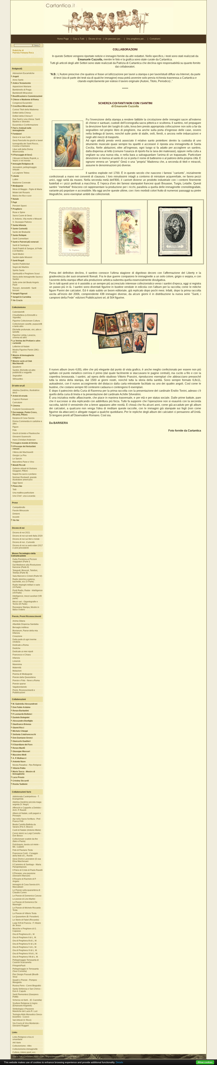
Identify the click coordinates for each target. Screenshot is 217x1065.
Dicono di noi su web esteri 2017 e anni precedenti (28, 546)
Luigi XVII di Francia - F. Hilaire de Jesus (27, 924)
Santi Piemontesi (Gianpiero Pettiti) (25, 995)
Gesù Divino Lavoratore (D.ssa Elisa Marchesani (27, 860)
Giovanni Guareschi (22, 436)
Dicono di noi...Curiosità (24, 542)
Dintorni (16, 514)
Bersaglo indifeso (21, 627)
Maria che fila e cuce (22, 196)
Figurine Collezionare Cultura (26, 321)
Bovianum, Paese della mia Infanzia (25, 631)
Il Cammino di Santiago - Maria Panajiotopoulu (27, 865)
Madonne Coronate (22, 182)
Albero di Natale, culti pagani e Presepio (27, 814)
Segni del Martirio (21, 267)
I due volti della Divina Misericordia (23, 150)
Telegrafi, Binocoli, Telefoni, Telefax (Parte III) (25, 571)
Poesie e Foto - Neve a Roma (26, 680)
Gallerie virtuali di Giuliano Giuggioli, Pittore (25, 469)
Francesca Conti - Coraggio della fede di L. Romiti (25, 854)
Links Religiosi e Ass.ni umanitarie (23, 1038)
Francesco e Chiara (22, 655)
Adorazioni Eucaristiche (23, 73)
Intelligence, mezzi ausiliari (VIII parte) (27, 597)
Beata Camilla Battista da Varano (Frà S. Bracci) (24, 825)
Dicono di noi (94, 38)
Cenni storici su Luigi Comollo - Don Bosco (27, 834)
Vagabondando (20, 687)
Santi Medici (18, 254)
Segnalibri (17, 376)
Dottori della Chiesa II (22, 116)
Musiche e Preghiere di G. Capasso (24, 929)
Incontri (16, 517)
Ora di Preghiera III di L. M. (25, 940)
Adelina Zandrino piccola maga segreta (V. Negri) (27, 803)
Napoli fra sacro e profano (24, 474)
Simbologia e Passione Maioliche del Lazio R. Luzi (25, 1010)
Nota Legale (39, 1057)
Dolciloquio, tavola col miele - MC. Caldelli (26, 845)
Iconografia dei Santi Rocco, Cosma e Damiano (25, 144)
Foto (15, 430)
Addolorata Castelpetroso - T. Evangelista (26, 797)
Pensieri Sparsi (20, 206)
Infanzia (16, 658)
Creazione (17, 636)
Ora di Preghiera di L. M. (24, 934)
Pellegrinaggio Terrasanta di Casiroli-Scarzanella (26, 961)
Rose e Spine (19, 212)
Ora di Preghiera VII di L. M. (25, 953)
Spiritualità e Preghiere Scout (26, 273)
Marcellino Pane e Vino (23, 462)
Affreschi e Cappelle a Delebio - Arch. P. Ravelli (27, 809)
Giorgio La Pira (19, 455)
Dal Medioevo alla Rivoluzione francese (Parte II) (27, 566)
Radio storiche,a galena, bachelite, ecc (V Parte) (24, 580)
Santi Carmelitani (20, 238)
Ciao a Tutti (78, 38)
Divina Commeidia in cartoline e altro (27, 422)
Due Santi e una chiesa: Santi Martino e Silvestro (26, 120)
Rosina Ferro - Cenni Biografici (27, 985)
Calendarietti (18, 312)
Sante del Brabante (21, 232)
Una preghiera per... (135, 38)
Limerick (16, 661)
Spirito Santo (18, 270)
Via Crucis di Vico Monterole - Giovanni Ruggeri (26, 1024)
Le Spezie (17, 458)
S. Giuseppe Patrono (22, 222)
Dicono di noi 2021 (21, 532)
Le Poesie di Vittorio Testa (24, 913)
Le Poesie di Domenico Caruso (27, 896)
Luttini (15, 179)
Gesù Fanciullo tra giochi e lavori (28, 140)
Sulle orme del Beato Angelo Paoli (26, 283)
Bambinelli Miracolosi (22, 93)
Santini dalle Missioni (22, 257)
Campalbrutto (19, 507)
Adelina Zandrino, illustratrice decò (26, 391)
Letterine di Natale (21, 346)
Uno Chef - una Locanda (24, 496)
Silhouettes (18, 379)
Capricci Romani (20, 399)
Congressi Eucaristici (22, 103)
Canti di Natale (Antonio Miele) (27, 830)
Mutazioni (17, 671)
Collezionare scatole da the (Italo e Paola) (25, 840)
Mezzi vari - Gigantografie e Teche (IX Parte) (25, 602)
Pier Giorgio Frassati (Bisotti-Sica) (26, 975)
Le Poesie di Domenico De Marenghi (25, 903)
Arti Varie (17, 1042)
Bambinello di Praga (22, 90)
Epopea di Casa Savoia (23, 418)
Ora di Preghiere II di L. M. (24, 937)
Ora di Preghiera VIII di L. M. (25, 957)
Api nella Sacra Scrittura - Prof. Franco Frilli (27, 820)
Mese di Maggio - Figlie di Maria (27, 189)
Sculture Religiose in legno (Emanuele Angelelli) (25, 1004)
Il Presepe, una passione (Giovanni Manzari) (24, 874)
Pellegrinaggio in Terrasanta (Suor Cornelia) (26, 970)
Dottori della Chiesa (22, 113)
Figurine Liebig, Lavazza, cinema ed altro (24, 336)
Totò (14, 489)
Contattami (155, 38)
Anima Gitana (19, 621)
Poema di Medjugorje (22, 674)
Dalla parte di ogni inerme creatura (24, 640)
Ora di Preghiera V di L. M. (25, 947)
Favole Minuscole (21, 510)
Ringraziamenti (51, 1057)
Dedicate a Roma (21, 645)
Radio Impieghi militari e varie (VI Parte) (26, 586)
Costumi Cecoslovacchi (23, 409)
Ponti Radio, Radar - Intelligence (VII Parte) (28, 591)
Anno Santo (18, 80)
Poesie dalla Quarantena (24, 677)
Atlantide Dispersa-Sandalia (25, 624)
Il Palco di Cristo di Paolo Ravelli (28, 870)
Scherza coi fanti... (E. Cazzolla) (27, 1000)
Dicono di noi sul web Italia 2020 (28, 536)
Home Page (63, 38)
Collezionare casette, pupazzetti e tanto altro (27, 325)
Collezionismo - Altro (22, 1046)
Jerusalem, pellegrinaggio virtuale (25, 168)
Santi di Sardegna (21, 245)
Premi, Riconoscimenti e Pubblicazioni (24, 691)
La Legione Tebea (21, 173)
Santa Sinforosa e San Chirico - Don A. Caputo (27, 990)
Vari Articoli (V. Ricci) (22, 1020)
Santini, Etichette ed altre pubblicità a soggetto (24, 371)
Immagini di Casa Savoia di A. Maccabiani (26, 885)
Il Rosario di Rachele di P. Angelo (24, 880)
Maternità (17, 667)
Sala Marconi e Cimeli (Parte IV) (27, 576)
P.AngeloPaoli (19, 965)
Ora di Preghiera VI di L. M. (25, 950)
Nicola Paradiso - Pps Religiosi (27, 765)
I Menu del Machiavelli (23, 452)
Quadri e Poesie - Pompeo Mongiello (25, 981)
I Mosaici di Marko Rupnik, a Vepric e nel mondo (25, 159)
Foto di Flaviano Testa (23, 850)
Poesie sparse (19, 684)
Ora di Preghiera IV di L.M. (25, 944)
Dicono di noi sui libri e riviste (26, 539)
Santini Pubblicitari (21, 264)
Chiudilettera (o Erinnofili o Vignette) (25, 316)
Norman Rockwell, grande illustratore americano (25, 478)
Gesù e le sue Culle (22, 137)
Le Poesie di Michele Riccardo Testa (27, 909)
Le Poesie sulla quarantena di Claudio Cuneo (26, 891)
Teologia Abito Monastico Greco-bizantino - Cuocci (27, 1015)
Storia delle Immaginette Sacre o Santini (28, 278)
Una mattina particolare (23, 493)
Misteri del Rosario (21, 192)
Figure (15, 427)
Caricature (17, 402)
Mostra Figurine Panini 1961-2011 (26, 351)
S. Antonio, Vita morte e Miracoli (27, 219)
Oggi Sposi (18, 483)
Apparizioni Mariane (22, 86)
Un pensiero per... (113, 38)
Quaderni (17, 367)
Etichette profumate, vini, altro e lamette (27, 330)
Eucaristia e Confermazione (25, 125)
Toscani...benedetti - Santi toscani (24, 289)
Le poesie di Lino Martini (24, 899)
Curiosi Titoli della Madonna (25, 109)
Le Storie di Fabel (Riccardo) (26, 920)
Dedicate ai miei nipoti (23, 651)
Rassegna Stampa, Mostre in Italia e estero (26, 608)
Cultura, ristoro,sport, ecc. (24, 1052)
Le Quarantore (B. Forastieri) (26, 916)
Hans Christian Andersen (24, 440)
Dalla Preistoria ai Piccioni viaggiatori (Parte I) (25, 560)
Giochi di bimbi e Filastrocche (26, 433)
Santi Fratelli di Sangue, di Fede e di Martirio (27, 249)
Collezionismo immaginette (25, 1049)
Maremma (17, 664)
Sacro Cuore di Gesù (22, 215)
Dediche (16, 648)
